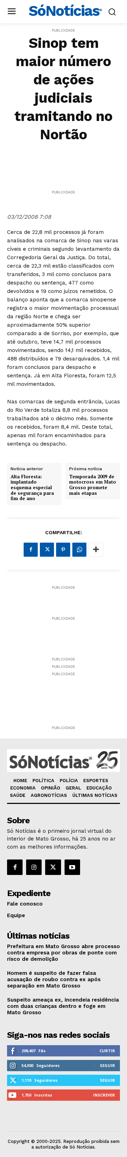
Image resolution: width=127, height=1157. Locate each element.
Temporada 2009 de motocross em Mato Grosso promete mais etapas (92, 485)
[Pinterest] (63, 550)
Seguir (107, 1065)
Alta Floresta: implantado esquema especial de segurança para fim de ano (32, 487)
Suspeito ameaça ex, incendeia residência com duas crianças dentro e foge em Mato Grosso (63, 1006)
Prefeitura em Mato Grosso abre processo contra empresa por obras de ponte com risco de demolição (63, 952)
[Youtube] (72, 867)
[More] (96, 550)
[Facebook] (31, 550)
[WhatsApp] (79, 550)
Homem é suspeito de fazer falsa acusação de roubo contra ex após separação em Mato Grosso (54, 979)
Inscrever (104, 1095)
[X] (47, 550)
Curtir (107, 1050)
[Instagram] (34, 867)
